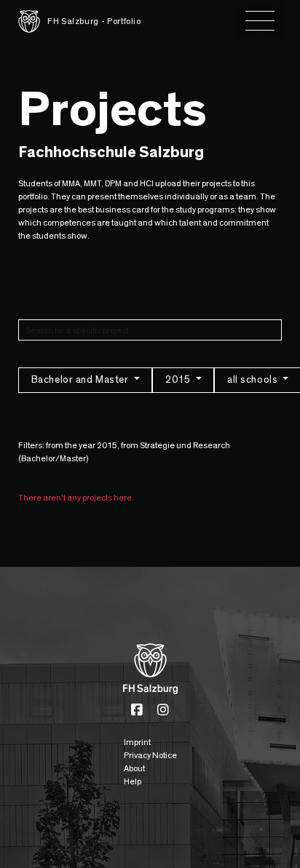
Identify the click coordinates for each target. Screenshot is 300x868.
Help (132, 781)
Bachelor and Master (81, 380)
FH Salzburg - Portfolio (94, 21)
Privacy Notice (150, 755)
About (134, 768)
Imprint (137, 742)
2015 (179, 380)
